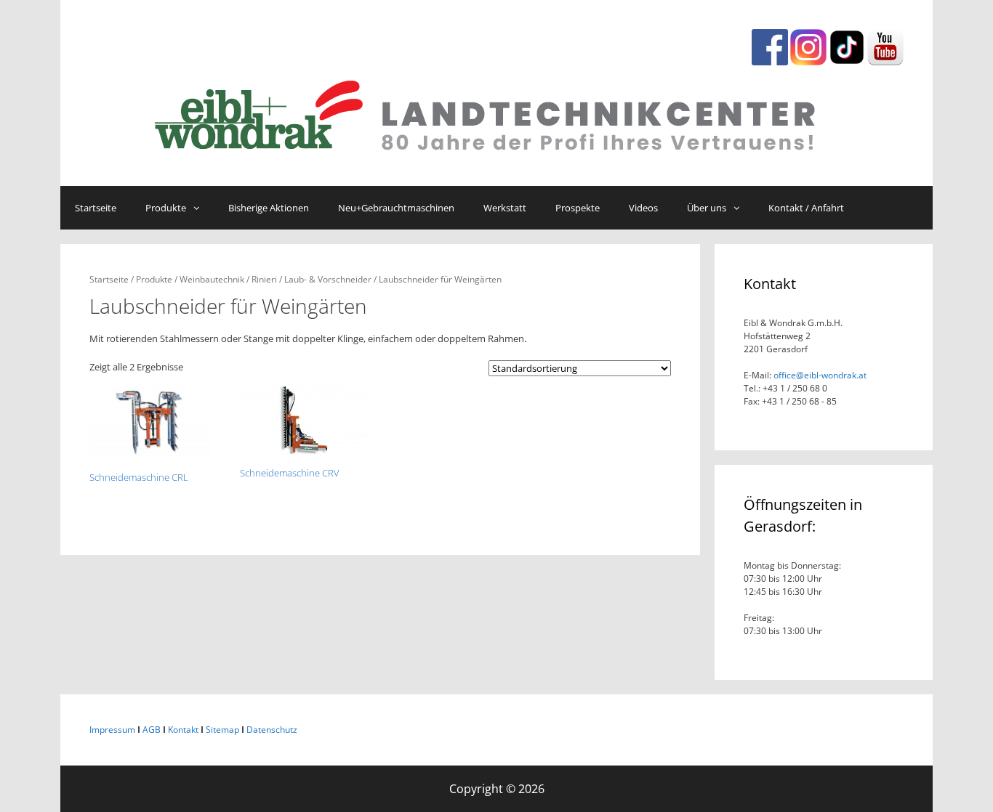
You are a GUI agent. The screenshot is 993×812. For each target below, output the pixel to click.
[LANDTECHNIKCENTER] (496, 111)
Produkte (165, 207)
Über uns (706, 207)
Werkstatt (504, 207)
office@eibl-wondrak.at (819, 375)
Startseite (95, 207)
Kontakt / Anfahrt (806, 207)
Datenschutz (271, 729)
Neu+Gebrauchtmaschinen (396, 207)
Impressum (112, 729)
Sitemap (222, 729)
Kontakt (183, 729)
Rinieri (264, 279)
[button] (200, 208)
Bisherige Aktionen (268, 207)
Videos (643, 207)
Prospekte (577, 207)
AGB (151, 729)
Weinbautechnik (212, 279)
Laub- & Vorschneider (327, 279)
